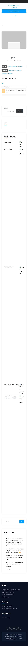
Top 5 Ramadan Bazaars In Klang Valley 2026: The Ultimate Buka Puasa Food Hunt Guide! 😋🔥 (14, 550)
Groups (20, 66)
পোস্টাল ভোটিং (8, 569)
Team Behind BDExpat (8, 592)
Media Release (6, 597)
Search (6, 108)
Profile (9, 66)
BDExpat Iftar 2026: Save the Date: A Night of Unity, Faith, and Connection (15, 564)
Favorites (18, 70)
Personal (4, 70)
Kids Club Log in (6, 618)
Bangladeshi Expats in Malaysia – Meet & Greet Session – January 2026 (15, 557)
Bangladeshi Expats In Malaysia (11, 590)
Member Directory (7, 606)
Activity (4, 66)
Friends (15, 66)
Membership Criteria (8, 594)
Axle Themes (18, 639)
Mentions (11, 70)
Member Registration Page (9, 609)
